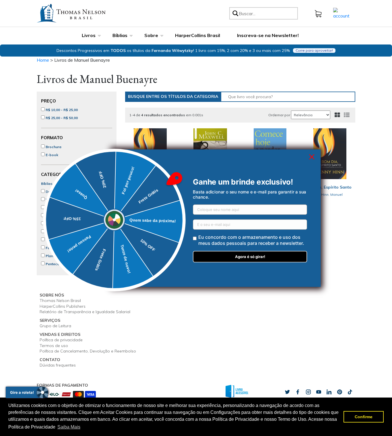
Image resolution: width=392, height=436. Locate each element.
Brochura (53, 147)
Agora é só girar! (250, 256)
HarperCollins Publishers (63, 306)
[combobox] (267, 13)
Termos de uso (54, 345)
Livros (89, 35)
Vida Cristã (55, 199)
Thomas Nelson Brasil (60, 300)
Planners (53, 256)
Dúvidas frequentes (58, 365)
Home (43, 60)
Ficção (51, 208)
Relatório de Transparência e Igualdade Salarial (85, 311)
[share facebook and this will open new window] (297, 392)
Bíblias (119, 35)
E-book (51, 155)
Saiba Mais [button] (68, 427)
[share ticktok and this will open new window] (339, 392)
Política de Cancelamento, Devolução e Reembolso (88, 351)
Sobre (151, 35)
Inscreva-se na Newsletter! (268, 35)
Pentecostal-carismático (66, 264)
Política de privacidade (61, 339)
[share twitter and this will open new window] (287, 392)
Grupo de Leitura (55, 325)
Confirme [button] (363, 416)
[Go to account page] (341, 13)
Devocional (55, 191)
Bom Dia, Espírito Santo (328, 187)
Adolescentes (57, 224)
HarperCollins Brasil (197, 35)
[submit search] (235, 13)
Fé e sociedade (58, 248)
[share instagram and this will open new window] (308, 392)
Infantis (51, 216)
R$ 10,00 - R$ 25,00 (61, 110)
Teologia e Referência (64, 240)
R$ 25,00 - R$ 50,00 (61, 118)
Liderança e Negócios (64, 232)
